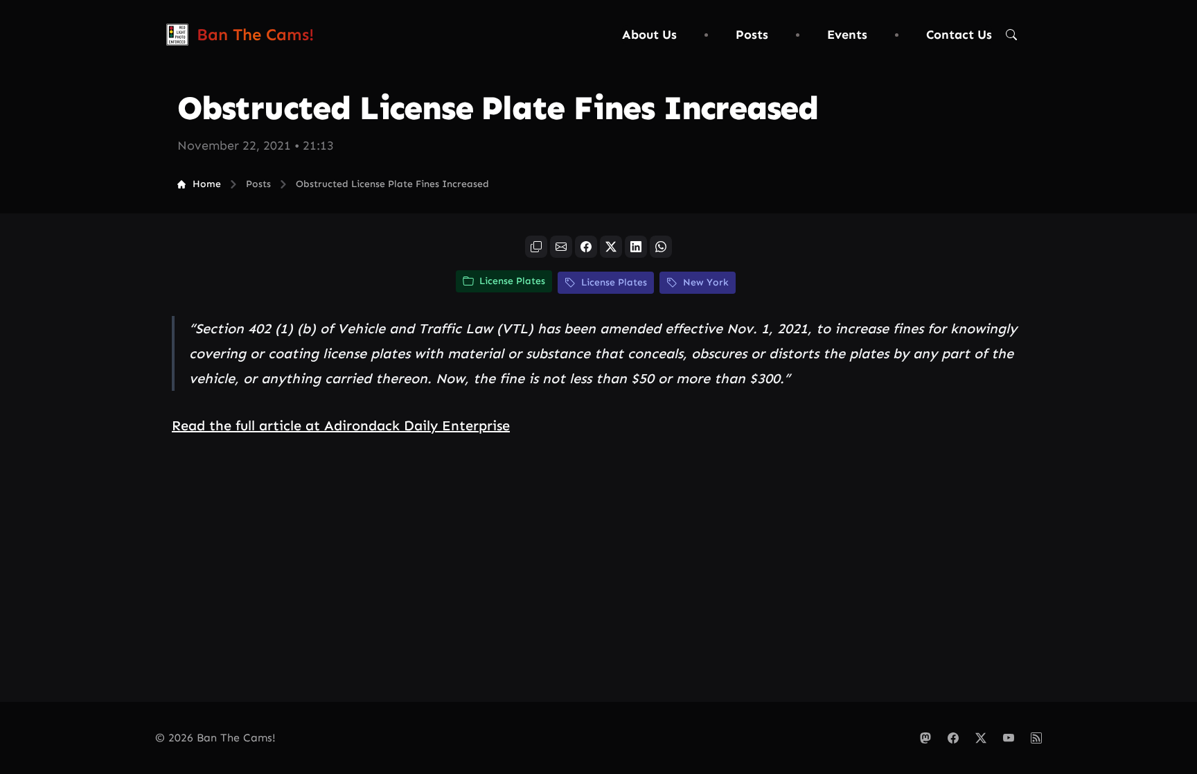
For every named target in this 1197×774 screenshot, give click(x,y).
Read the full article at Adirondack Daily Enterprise (341, 425)
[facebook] (586, 247)
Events (847, 34)
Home (207, 184)
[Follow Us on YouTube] (1008, 738)
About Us (649, 34)
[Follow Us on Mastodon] (925, 738)
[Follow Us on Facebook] (953, 738)
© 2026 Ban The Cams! (215, 737)
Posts (752, 34)
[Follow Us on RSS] (1036, 738)
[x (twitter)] (611, 247)
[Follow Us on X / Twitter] (980, 738)
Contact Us (959, 34)
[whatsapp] (661, 247)
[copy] (536, 247)
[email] (561, 247)
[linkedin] (636, 247)
